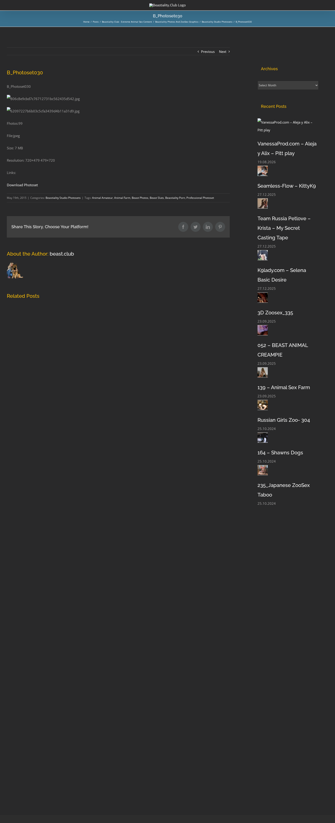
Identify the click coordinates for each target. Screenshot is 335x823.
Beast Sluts (157, 198)
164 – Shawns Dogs (280, 452)
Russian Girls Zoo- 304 (284, 420)
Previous (208, 51)
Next (222, 51)
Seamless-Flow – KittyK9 (287, 186)
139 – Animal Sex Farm (284, 387)
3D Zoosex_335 (275, 313)
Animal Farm (122, 198)
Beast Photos (140, 198)
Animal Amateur (102, 198)
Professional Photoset (200, 198)
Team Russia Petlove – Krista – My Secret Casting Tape (284, 228)
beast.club (62, 254)
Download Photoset (22, 185)
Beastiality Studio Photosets (63, 198)
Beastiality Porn (175, 198)
